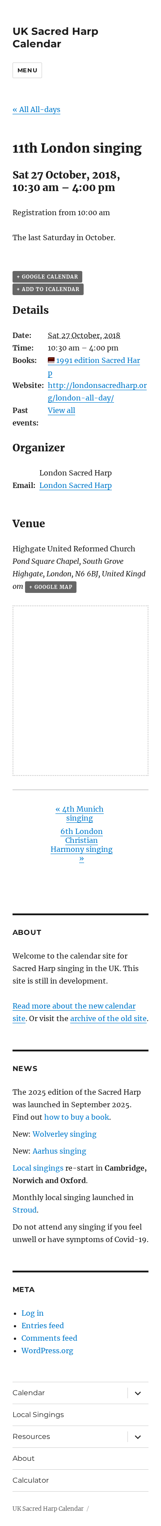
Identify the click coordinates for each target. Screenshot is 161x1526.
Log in (32, 1313)
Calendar (29, 1392)
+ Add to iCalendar (48, 289)
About (24, 1458)
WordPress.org (47, 1350)
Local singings (38, 1167)
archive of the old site (108, 1018)
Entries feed (42, 1325)
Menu (27, 70)
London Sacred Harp (75, 485)
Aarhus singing (59, 1151)
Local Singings (38, 1414)
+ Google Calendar (47, 277)
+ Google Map (50, 587)
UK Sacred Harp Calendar (55, 37)
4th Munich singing (79, 813)
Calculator (31, 1480)
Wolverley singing (65, 1134)
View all (61, 410)
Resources (31, 1436)
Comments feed (49, 1338)
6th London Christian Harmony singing (82, 845)
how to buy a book (76, 1117)
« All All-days (36, 109)
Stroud (25, 1209)
